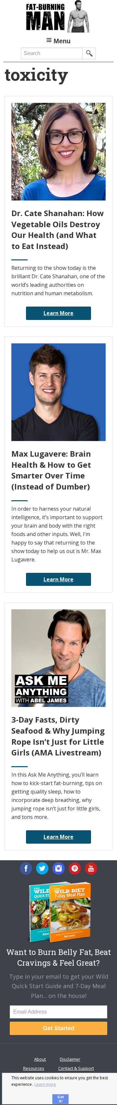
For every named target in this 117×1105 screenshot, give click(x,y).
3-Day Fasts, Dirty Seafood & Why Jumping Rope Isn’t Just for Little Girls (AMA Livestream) (58, 736)
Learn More (58, 313)
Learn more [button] (45, 1084)
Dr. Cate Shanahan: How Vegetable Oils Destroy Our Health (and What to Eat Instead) (57, 229)
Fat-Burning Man (58, 16)
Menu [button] (62, 41)
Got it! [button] (60, 1098)
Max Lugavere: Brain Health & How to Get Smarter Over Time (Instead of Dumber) (51, 470)
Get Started (58, 1028)
